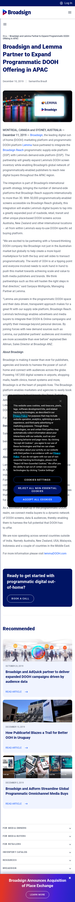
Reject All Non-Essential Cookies (37, 490)
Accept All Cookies (37, 499)
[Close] (60, 401)
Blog (5, 36)
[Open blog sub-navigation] (5, 24)
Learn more (37, 894)
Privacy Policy (20, 415)
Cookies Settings (37, 479)
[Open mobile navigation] (70, 12)
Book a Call (20, 598)
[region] (38, 451)
